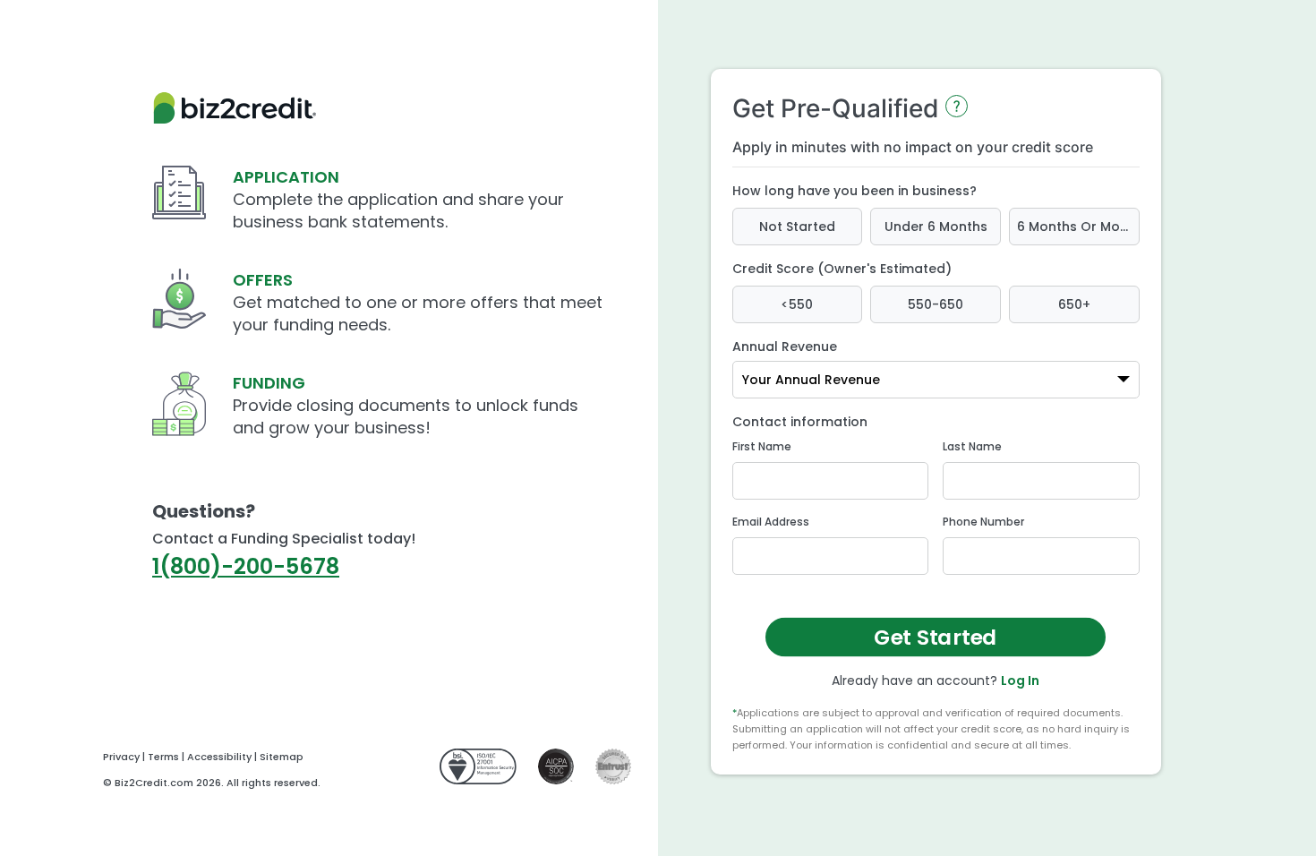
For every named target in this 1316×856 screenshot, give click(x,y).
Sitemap (281, 756)
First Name (761, 446)
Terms (163, 756)
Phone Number (983, 521)
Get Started (935, 637)
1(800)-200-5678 (245, 566)
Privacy (121, 756)
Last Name (972, 446)
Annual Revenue (784, 346)
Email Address (770, 521)
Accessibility (219, 756)
